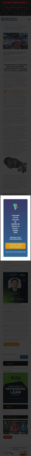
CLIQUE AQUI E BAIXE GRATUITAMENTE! (15, 246)
